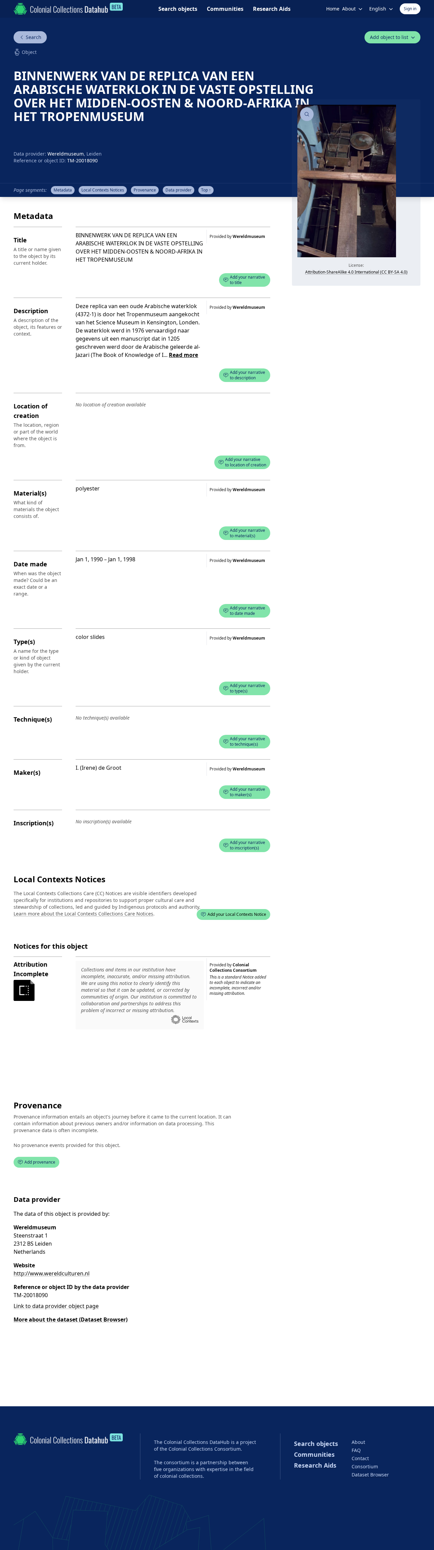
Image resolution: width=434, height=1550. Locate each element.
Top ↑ (206, 190)
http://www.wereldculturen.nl (52, 1273)
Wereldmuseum (65, 153)
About (358, 1442)
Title (20, 240)
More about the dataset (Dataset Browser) (70, 1319)
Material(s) (30, 493)
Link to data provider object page (56, 1306)
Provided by (237, 236)
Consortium (365, 1466)
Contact (360, 1458)
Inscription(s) (34, 823)
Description (31, 311)
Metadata (63, 190)
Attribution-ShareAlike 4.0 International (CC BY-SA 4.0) (356, 272)
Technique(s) (33, 719)
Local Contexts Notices (59, 879)
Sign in (410, 9)
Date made (30, 564)
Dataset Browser (370, 1474)
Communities (225, 9)
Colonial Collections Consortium (233, 967)
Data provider (178, 190)
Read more (183, 355)
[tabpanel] (356, 192)
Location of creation (30, 411)
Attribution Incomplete (31, 969)
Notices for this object (51, 946)
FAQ (356, 1450)
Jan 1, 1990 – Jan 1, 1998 (105, 559)
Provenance (145, 190)
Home (332, 8)
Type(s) (24, 642)
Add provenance (39, 1162)
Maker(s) (27, 772)
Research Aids (272, 9)
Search (33, 37)
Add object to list (389, 37)
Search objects (177, 9)
